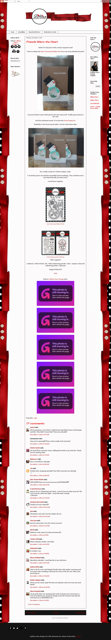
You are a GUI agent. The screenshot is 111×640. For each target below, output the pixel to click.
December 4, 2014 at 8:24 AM (39, 485)
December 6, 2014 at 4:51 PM (39, 600)
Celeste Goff (34, 539)
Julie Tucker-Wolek (36, 479)
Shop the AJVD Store (34, 32)
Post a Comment (34, 604)
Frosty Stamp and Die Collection (55, 257)
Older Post (80, 613)
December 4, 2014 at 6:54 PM (39, 544)
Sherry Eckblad (35, 557)
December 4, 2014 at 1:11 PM (39, 535)
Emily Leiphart (35, 580)
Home (12, 32)
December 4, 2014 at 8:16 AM (39, 464)
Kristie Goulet (35, 448)
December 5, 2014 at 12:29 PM (40, 587)
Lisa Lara (33, 520)
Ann (31, 511)
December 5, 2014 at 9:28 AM (39, 576)
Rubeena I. (33, 459)
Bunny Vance (94, 100)
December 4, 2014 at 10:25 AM (40, 507)
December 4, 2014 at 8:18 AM (39, 475)
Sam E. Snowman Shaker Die (50, 51)
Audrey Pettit (34, 567)
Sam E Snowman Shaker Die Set (55, 224)
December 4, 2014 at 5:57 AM (39, 434)
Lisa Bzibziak (94, 103)
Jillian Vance (94, 97)
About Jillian (21, 32)
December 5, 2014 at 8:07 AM (39, 563)
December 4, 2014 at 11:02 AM (40, 516)
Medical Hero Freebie (50, 32)
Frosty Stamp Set (69, 120)
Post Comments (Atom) (60, 618)
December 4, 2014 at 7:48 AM (39, 444)
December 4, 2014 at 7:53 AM (39, 455)
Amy (55, 273)
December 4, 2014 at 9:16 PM (39, 553)
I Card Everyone (35, 489)
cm (31, 468)
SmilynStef (34, 548)
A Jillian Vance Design (56, 279)
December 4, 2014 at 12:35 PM (40, 526)
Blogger (78, 636)
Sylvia (32, 530)
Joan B (32, 427)
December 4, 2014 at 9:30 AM (40, 498)
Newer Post (31, 613)
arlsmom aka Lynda (37, 502)
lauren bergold (35, 591)
